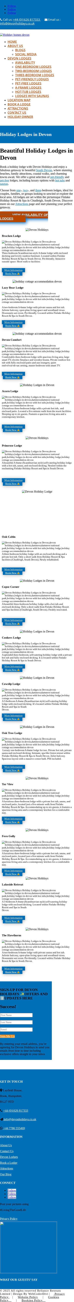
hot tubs (60, 180)
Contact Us (6, 1151)
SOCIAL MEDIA (26, 54)
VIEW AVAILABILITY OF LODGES (24, 217)
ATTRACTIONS (18, 108)
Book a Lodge (8, 1162)
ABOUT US (15, 46)
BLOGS (20, 50)
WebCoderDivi (38, 1293)
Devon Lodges (9, 1156)
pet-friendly (57, 177)
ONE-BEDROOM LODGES (33, 67)
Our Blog (5, 1174)
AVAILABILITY (25, 62)
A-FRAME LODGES (28, 88)
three (38, 190)
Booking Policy (32, 1300)
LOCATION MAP (19, 100)
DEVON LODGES (19, 58)
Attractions (22, 204)
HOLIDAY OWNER (20, 117)
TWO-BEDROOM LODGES (33, 71)
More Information (13, 270)
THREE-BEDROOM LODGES (34, 75)
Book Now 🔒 (12, 273)
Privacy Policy (8, 1218)
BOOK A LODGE (19, 104)
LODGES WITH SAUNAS (32, 96)
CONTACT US (17, 113)
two (25, 190)
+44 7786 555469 (14, 1128)
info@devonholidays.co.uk (17, 23)
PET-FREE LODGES (28, 83)
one (18, 190)
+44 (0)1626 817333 (27, 19)
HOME (12, 42)
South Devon (44, 170)
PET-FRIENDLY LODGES (32, 79)
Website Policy (28, 1297)
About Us (6, 1145)
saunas (4, 183)
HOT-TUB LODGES (28, 92)
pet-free (4, 180)
